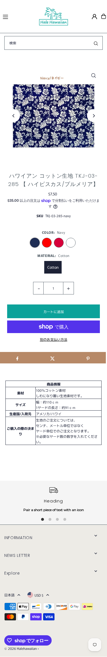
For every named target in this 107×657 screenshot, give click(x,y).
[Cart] (103, 16)
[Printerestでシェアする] (88, 357)
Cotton (52, 267)
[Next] (93, 115)
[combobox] (53, 43)
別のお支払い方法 (53, 339)
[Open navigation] (18, 16)
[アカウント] (94, 16)
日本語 (9, 594)
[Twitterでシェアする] (52, 357)
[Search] (96, 43)
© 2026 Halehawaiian (20, 648)
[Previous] (13, 115)
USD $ (39, 595)
